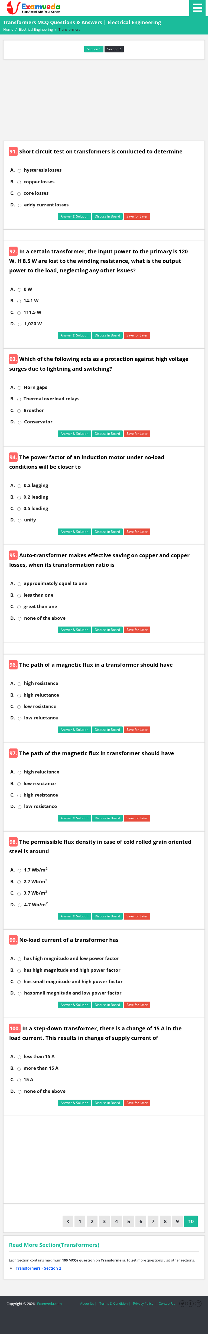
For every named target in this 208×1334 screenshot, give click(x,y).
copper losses (39, 182)
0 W (28, 289)
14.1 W (31, 301)
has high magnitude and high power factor (72, 970)
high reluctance (41, 695)
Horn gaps (35, 387)
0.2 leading (36, 497)
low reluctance (41, 718)
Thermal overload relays (51, 399)
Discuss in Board (107, 216)
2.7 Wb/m (35, 882)
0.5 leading (36, 508)
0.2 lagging (36, 485)
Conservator (38, 422)
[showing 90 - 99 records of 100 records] (68, 1221)
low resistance (40, 706)
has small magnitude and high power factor (73, 981)
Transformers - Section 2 (38, 1268)
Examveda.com (48, 1303)
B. (12, 182)
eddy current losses (46, 205)
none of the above (45, 618)
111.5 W (32, 312)
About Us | (88, 1303)
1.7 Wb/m (35, 870)
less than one (38, 595)
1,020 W (33, 324)
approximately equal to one (55, 583)
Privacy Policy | (144, 1303)
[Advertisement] (104, 100)
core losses (36, 193)
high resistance (41, 683)
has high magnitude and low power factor (71, 958)
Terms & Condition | (114, 1303)
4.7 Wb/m (36, 905)
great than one (40, 606)
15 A (28, 1080)
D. (12, 205)
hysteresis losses (42, 170)
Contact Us (167, 1303)
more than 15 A (41, 1068)
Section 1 (94, 49)
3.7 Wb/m (35, 893)
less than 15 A (39, 1056)
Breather (34, 410)
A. (12, 170)
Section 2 (114, 49)
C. (12, 193)
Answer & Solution (74, 216)
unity (30, 520)
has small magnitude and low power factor (73, 993)
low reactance (40, 783)
